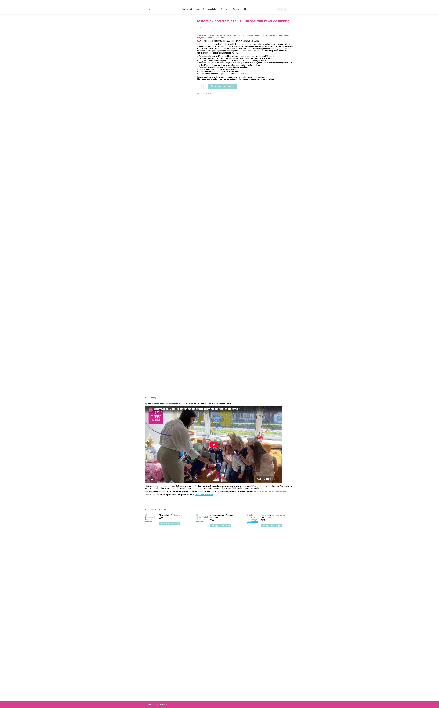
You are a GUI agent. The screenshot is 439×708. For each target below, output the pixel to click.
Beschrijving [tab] (150, 398)
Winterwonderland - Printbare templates (221, 516)
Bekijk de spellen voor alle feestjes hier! (270, 491)
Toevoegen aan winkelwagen (222, 86)
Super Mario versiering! (204, 495)
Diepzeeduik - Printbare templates (173, 515)
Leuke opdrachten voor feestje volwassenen (273, 516)
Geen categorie (209, 93)
